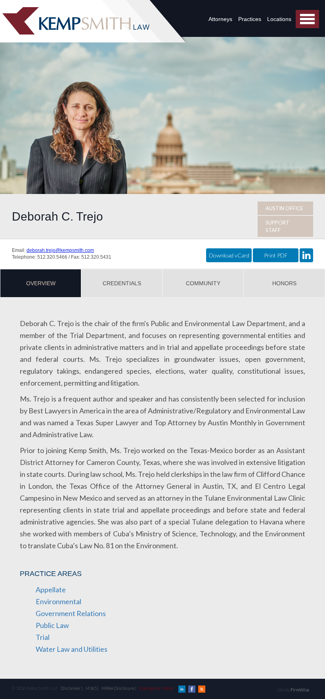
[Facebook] (192, 688)
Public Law (52, 625)
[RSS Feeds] (201, 688)
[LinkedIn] (182, 688)
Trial (43, 637)
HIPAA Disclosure (117, 688)
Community (203, 283)
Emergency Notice (156, 688)
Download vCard (229, 255)
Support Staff (277, 226)
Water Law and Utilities (71, 649)
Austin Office (284, 208)
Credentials (122, 283)
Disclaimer (71, 688)
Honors (284, 283)
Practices (249, 19)
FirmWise (300, 689)
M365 (91, 688)
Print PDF (276, 255)
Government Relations (71, 613)
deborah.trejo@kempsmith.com (60, 250)
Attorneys (220, 19)
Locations (279, 19)
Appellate (51, 589)
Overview (40, 283)
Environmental (58, 601)
